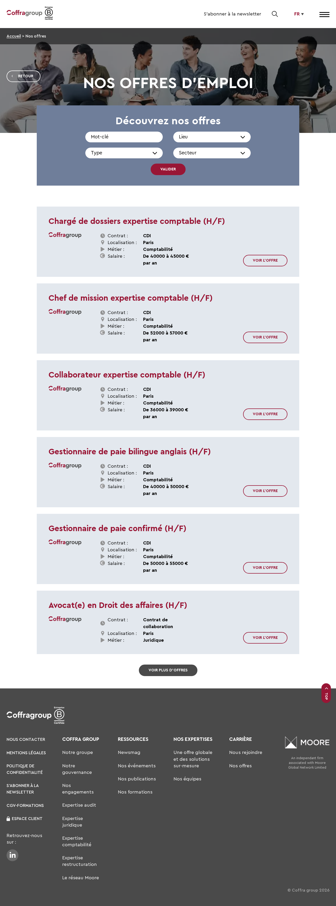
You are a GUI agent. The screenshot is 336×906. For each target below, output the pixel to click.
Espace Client (27, 819)
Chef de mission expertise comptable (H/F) (131, 298)
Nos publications (137, 778)
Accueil (14, 36)
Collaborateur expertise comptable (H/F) (127, 375)
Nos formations (135, 792)
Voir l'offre (265, 260)
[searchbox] (208, 139)
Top (326, 696)
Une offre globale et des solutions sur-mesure (193, 759)
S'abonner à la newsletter (232, 14)
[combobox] (212, 137)
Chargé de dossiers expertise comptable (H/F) (137, 221)
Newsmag (129, 752)
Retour (25, 76)
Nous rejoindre (245, 752)
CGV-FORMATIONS (25, 805)
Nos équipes (187, 778)
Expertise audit (79, 805)
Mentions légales (26, 753)
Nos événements (137, 765)
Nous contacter (26, 739)
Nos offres (240, 765)
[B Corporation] (49, 14)
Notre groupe (77, 752)
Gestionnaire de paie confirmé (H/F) (117, 529)
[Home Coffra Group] (24, 14)
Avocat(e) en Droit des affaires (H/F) (118, 605)
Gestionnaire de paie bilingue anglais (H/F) (130, 452)
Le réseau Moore (80, 877)
